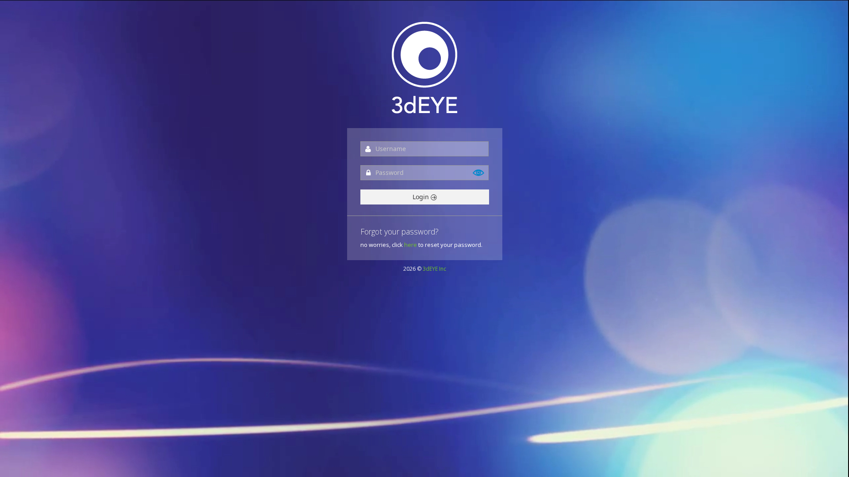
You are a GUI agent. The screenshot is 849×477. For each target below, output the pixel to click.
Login (422, 197)
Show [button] (479, 172)
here (410, 245)
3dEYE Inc (434, 269)
